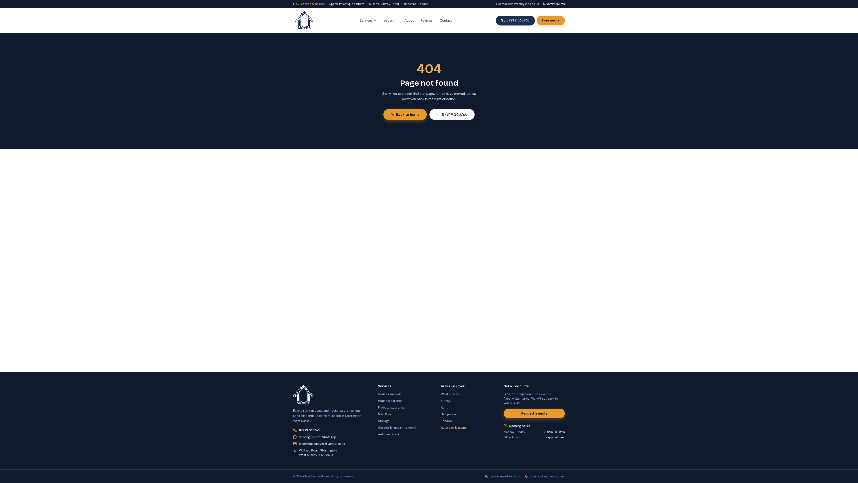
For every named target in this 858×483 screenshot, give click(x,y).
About (409, 20)
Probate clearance (391, 407)
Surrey (445, 401)
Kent (444, 407)
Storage (383, 421)
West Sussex (450, 394)
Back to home (408, 114)
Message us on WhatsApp (317, 437)
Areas (388, 20)
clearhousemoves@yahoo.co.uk (517, 4)
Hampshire (448, 414)
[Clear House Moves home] (304, 20)
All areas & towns (454, 428)
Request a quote (534, 413)
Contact (446, 20)
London (446, 421)
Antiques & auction (391, 434)
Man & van (385, 414)
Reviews (427, 20)
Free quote (550, 20)
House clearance (390, 401)
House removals (390, 394)
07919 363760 (556, 4)
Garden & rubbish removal (397, 428)
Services (366, 20)
